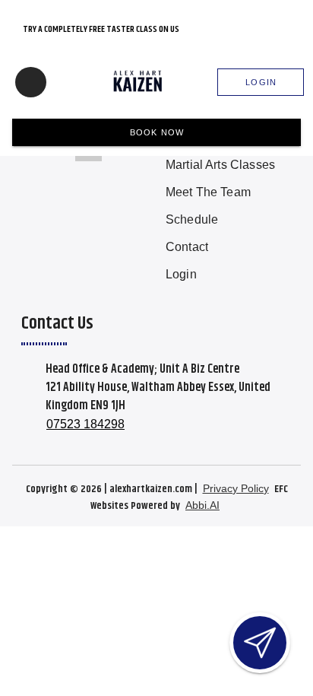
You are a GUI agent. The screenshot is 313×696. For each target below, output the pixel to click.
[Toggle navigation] (30, 82)
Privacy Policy (236, 488)
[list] (223, 206)
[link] (223, 165)
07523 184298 (85, 424)
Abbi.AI (202, 505)
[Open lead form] (259, 642)
